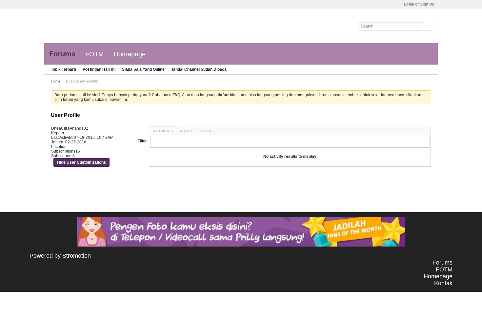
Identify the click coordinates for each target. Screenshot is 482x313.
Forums (62, 54)
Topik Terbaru (63, 69)
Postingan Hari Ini (99, 69)
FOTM (94, 54)
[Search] (428, 26)
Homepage (130, 54)
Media (205, 131)
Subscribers (61, 156)
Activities (163, 131)
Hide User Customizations (81, 162)
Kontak (443, 283)
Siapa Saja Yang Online (143, 69)
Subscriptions (63, 151)
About (186, 131)
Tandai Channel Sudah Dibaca (199, 69)
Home (55, 81)
